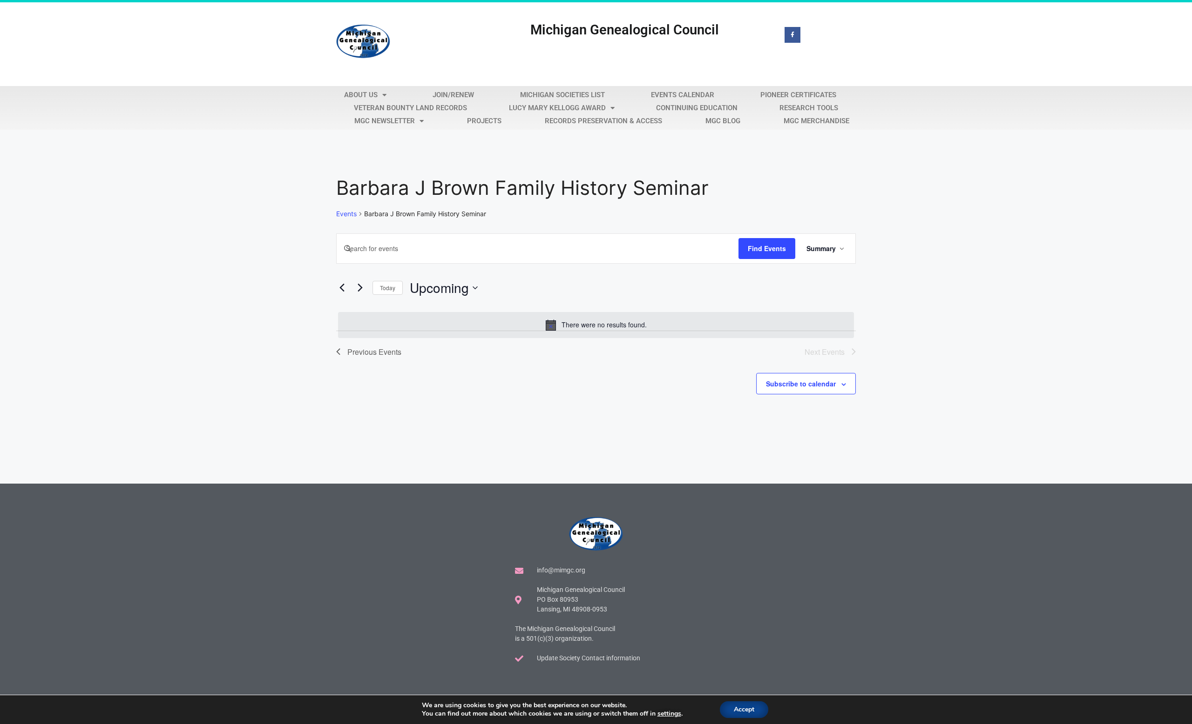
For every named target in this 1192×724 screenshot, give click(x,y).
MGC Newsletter (384, 121)
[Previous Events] (341, 287)
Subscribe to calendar (801, 383)
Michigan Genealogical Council (624, 30)
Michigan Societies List (562, 95)
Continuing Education (697, 108)
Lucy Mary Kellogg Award (557, 108)
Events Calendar (682, 95)
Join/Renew (453, 95)
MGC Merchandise (816, 121)
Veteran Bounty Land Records (410, 108)
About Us (361, 95)
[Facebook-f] (792, 35)
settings (669, 714)
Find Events (767, 248)
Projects (484, 121)
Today (387, 288)
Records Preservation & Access (603, 121)
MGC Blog (722, 121)
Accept (744, 709)
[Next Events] (360, 287)
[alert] (596, 325)
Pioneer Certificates (798, 95)
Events (346, 214)
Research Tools (808, 108)
